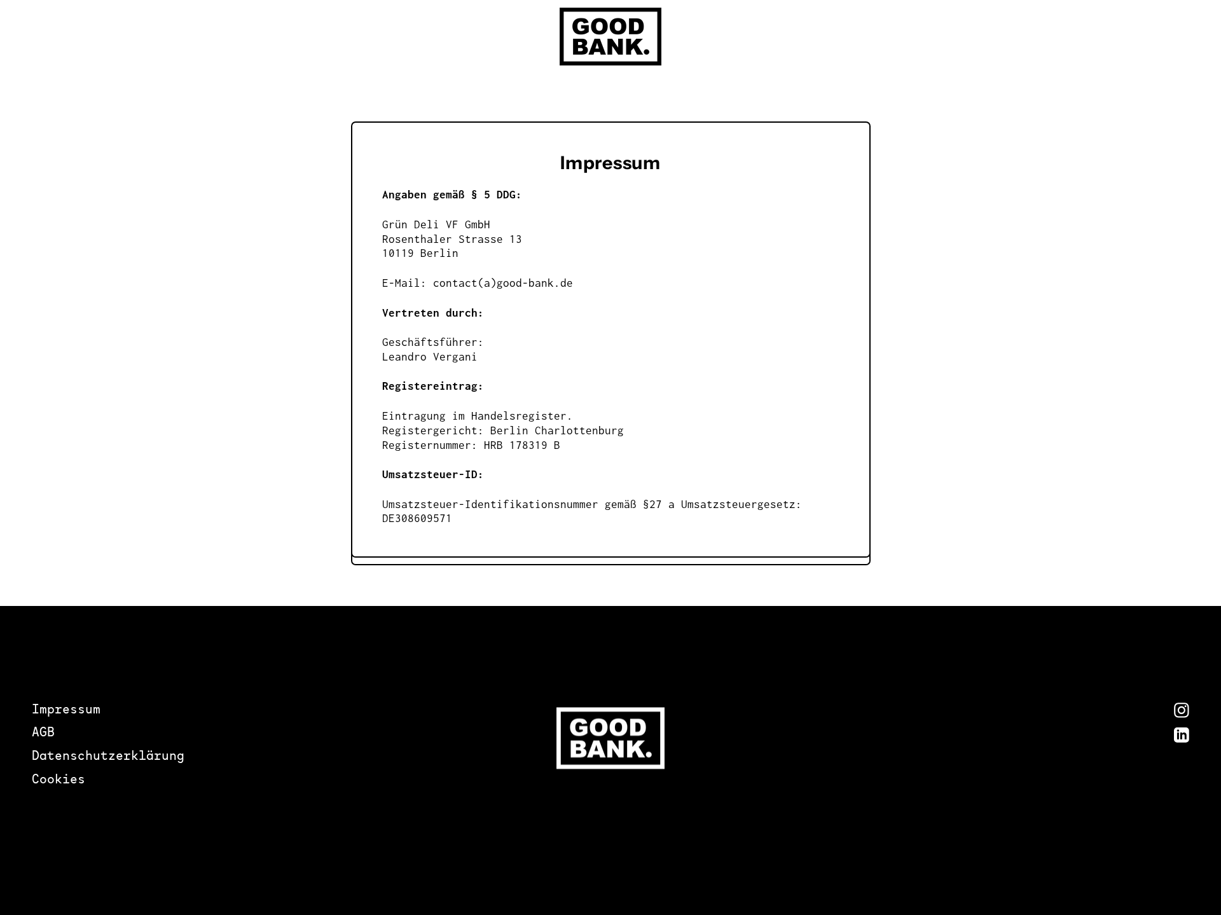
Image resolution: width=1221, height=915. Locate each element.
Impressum (66, 711)
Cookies (58, 780)
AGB (43, 733)
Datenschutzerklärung (108, 757)
